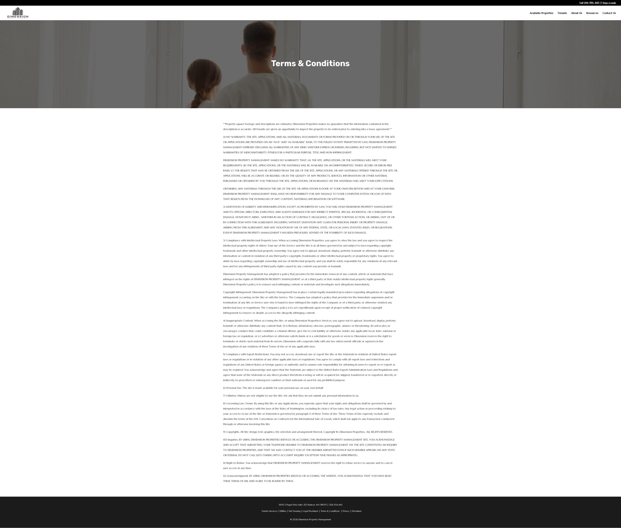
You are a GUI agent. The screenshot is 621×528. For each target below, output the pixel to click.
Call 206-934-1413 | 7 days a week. (597, 3)
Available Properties (541, 13)
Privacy (347, 511)
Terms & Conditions (330, 511)
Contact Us (609, 13)
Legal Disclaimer (311, 511)
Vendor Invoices (269, 511)
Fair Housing (295, 511)
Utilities (283, 511)
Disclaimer (357, 511)
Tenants (562, 13)
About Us (576, 13)
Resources (592, 13)
